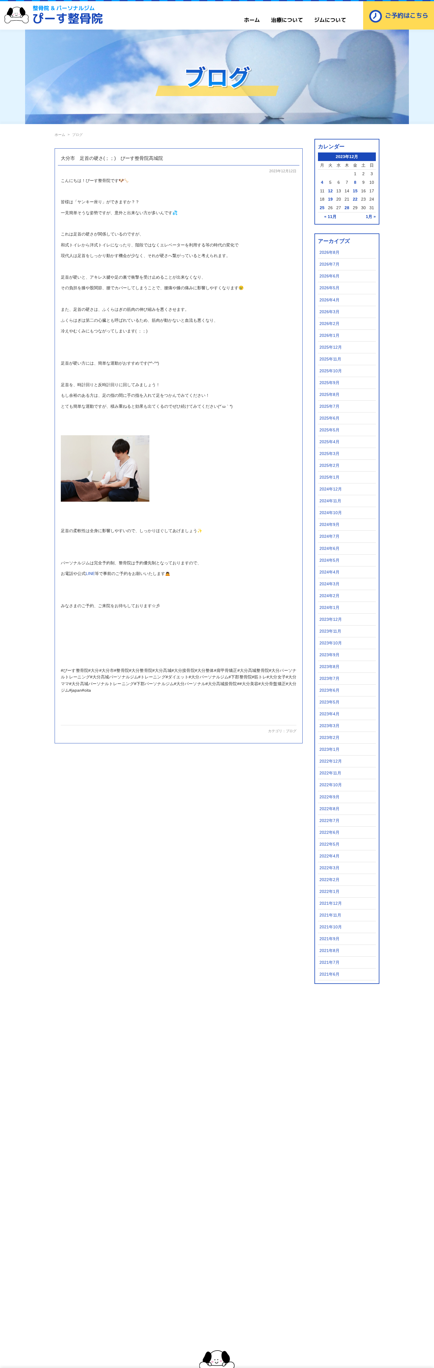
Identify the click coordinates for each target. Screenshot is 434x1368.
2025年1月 (329, 477)
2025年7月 (329, 406)
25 (322, 207)
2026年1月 (329, 335)
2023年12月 (330, 619)
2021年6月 (329, 974)
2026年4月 (329, 300)
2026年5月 (329, 287)
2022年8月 (329, 808)
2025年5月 (329, 430)
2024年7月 (329, 536)
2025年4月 (329, 441)
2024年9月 (329, 524)
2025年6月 (329, 418)
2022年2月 (329, 879)
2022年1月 (329, 891)
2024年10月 (330, 512)
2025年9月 (329, 382)
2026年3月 (329, 311)
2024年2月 (329, 595)
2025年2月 (329, 465)
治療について (287, 20)
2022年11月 (330, 773)
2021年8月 (329, 950)
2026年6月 (329, 276)
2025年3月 (329, 453)
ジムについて (330, 20)
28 (347, 207)
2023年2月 (329, 737)
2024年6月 (329, 548)
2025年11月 (330, 359)
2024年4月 (329, 572)
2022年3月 (329, 867)
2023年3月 (329, 725)
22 (355, 199)
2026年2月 (329, 323)
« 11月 (330, 216)
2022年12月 (330, 761)
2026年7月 (329, 264)
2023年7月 (329, 678)
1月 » (371, 216)
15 (355, 191)
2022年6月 (329, 832)
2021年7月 (329, 962)
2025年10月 (330, 370)
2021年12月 (330, 903)
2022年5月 (329, 844)
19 (330, 199)
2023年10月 (330, 643)
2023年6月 (329, 690)
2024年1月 (329, 607)
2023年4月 (329, 713)
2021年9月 (329, 938)
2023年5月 (329, 702)
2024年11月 (330, 500)
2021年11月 (330, 915)
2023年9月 (329, 654)
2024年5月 (329, 560)
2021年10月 (330, 927)
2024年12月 (330, 489)
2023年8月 (329, 666)
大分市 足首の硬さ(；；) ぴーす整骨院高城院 (112, 158)
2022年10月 (330, 784)
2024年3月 (329, 583)
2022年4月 (329, 856)
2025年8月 (329, 394)
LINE (90, 573)
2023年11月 (330, 631)
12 (330, 191)
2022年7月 (329, 820)
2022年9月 (329, 797)
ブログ (291, 731)
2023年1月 (329, 749)
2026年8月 (329, 252)
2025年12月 (330, 347)
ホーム (252, 20)
